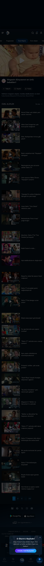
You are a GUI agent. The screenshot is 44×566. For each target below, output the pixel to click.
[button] (40, 537)
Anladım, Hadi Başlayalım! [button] (25, 551)
